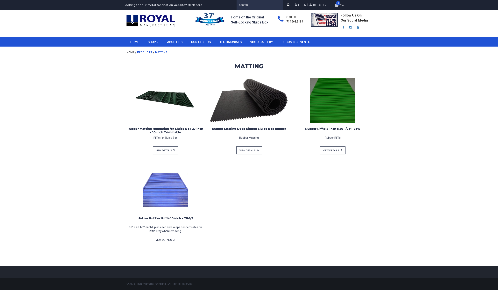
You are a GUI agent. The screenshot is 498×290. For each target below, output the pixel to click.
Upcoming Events (295, 42)
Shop (152, 42)
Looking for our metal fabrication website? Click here (163, 5)
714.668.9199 (294, 21)
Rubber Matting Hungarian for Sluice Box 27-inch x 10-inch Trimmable (165, 130)
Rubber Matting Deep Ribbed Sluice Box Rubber (249, 129)
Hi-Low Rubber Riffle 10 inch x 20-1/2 (165, 218)
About (174, 42)
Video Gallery (261, 42)
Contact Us (201, 42)
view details (164, 150)
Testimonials (230, 42)
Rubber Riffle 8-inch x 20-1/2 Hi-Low (332, 129)
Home (134, 42)
